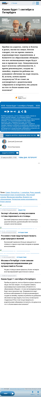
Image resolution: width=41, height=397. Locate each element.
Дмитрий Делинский (15, 141)
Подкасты (33, 394)
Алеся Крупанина (14, 147)
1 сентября (24, 192)
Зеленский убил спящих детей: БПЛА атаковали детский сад (22, 388)
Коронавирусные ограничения (12, 195)
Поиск (33, 3)
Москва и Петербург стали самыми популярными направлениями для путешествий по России (17, 263)
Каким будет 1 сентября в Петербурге (18, 279)
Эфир (38, 394)
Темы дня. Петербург (28, 157)
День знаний (35, 192)
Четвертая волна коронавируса (24, 199)
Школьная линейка (14, 197)
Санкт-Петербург (12, 192)
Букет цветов (5, 201)
